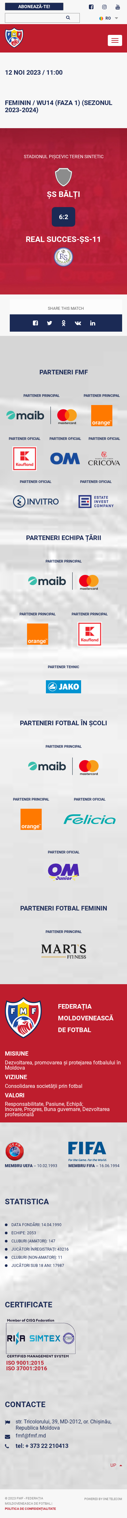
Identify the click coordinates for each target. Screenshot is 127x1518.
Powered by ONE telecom (103, 1499)
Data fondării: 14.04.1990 (37, 1225)
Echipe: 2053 (24, 1233)
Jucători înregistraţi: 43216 (41, 1249)
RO (108, 18)
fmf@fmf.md (31, 1436)
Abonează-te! (34, 6)
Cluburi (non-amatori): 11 (37, 1257)
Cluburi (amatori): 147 (34, 1241)
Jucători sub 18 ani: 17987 (38, 1265)
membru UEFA (19, 1166)
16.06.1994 (109, 1166)
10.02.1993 (47, 1166)
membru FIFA (81, 1166)
